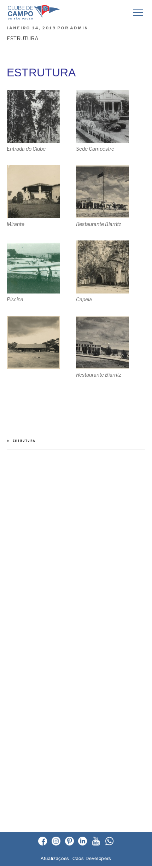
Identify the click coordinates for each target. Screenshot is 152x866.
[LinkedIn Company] (82, 841)
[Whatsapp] (109, 841)
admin (79, 27)
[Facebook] (42, 841)
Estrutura (24, 440)
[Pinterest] (69, 841)
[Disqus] (76, 538)
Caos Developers (91, 858)
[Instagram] (56, 841)
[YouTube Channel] (96, 841)
